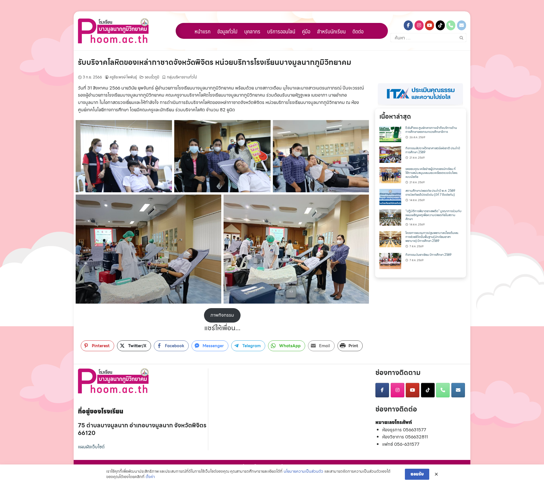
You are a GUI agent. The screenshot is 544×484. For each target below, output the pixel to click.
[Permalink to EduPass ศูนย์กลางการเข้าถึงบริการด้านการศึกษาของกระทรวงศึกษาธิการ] (390, 133)
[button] (420, 94)
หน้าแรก (203, 31)
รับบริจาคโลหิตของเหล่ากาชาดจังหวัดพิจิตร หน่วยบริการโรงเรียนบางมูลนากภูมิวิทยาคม (214, 62)
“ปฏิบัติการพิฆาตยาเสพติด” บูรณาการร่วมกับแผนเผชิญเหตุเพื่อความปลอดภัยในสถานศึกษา (433, 215)
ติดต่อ (358, 31)
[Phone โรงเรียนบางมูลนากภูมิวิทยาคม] (450, 25)
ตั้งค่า (150, 477)
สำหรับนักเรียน (331, 31)
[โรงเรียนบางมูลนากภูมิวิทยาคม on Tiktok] (440, 25)
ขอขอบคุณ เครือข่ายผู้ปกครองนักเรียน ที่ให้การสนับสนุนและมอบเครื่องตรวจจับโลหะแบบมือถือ (431, 173)
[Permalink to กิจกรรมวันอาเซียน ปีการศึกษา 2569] (390, 260)
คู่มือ (306, 31)
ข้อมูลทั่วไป (227, 31)
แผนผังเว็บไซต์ (91, 446)
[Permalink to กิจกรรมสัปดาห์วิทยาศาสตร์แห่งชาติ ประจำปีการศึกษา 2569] (390, 154)
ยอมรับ (417, 474)
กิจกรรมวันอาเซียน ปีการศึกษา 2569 (428, 254)
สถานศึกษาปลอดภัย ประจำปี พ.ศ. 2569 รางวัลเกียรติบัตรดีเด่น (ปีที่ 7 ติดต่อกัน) (430, 192)
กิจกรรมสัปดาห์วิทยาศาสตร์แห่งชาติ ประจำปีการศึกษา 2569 (432, 150)
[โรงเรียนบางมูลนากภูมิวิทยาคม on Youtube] (429, 25)
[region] (420, 94)
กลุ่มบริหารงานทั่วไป (182, 77)
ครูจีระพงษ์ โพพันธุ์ (123, 77)
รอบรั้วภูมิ (152, 77)
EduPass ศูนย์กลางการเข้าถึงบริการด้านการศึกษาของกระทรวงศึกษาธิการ (431, 129)
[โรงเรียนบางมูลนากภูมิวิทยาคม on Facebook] (408, 25)
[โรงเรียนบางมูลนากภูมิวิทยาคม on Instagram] (419, 25)
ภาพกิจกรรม (222, 315)
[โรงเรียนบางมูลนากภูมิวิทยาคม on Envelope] (461, 25)
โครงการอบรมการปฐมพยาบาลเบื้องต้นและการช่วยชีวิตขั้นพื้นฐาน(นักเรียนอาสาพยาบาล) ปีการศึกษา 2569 (431, 237)
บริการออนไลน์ (281, 31)
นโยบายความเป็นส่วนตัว (303, 471)
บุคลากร (252, 31)
